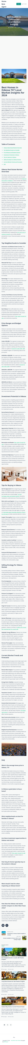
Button (18, 4)
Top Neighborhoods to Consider (12, 150)
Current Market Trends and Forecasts (13, 162)
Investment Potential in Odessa (11, 155)
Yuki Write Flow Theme (16, 1040)
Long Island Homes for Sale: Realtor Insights (13, 981)
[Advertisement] (14, 51)
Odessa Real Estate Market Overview (13, 147)
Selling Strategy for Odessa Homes (12, 159)
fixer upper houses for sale (18, 853)
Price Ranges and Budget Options (12, 152)
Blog (14, 1037)
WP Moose (6, 1041)
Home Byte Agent (4, 4)
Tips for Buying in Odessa (10, 157)
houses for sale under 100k (18, 348)
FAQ (5, 164)
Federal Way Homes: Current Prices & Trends (13, 1006)
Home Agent (11, 27)
